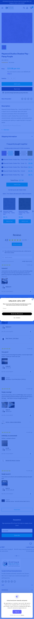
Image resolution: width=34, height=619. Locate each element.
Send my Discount (17, 313)
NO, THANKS (17, 317)
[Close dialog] (32, 299)
